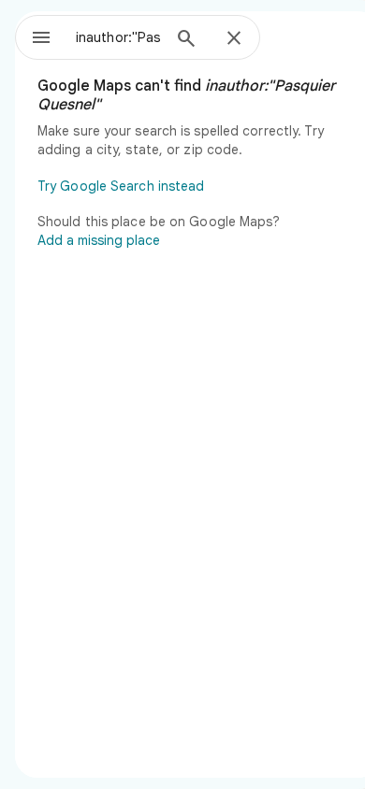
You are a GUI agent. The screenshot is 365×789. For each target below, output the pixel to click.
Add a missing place (98, 240)
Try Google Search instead (121, 186)
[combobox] (118, 37)
